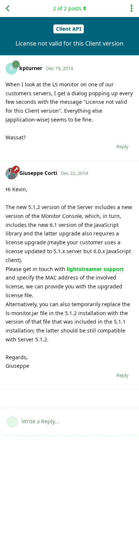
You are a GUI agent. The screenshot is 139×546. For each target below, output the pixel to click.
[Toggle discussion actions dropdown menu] (131, 8)
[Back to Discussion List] (7, 8)
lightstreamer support (95, 268)
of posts (67, 8)
